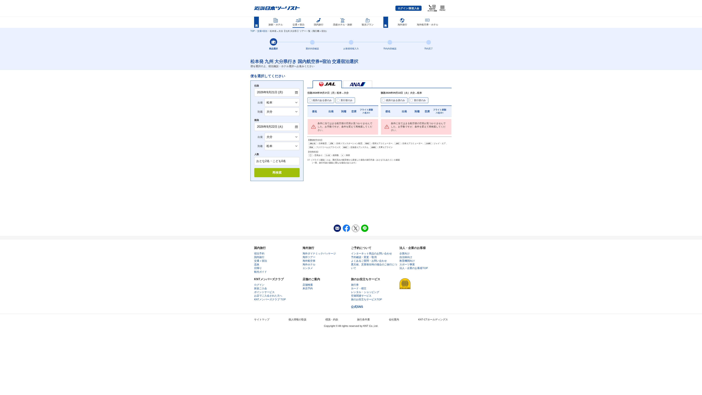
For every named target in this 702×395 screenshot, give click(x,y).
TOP (252, 31)
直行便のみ (346, 100)
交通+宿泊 (262, 31)
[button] (408, 8)
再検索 (277, 172)
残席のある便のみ (322, 100)
